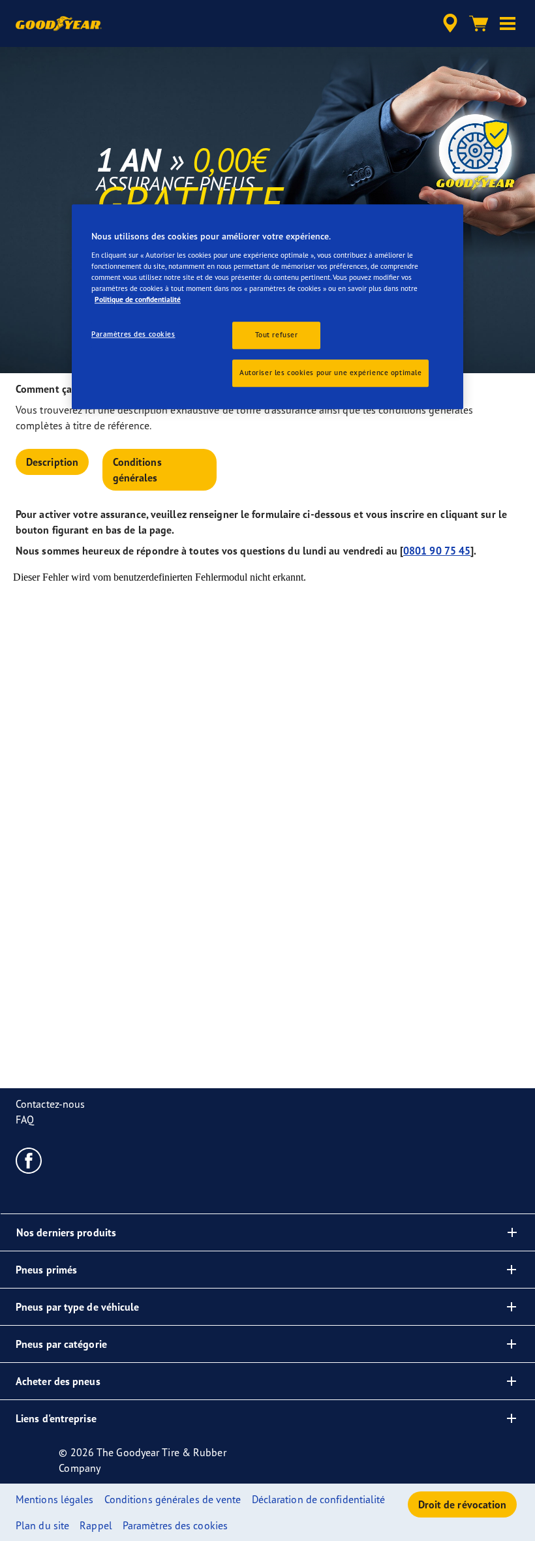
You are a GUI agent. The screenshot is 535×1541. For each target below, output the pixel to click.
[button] (507, 23)
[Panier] (479, 23)
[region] (267, 307)
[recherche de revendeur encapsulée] (448, 23)
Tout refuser (276, 334)
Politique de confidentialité (138, 299)
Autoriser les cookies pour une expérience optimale (330, 372)
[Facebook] (29, 1160)
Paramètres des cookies (133, 334)
